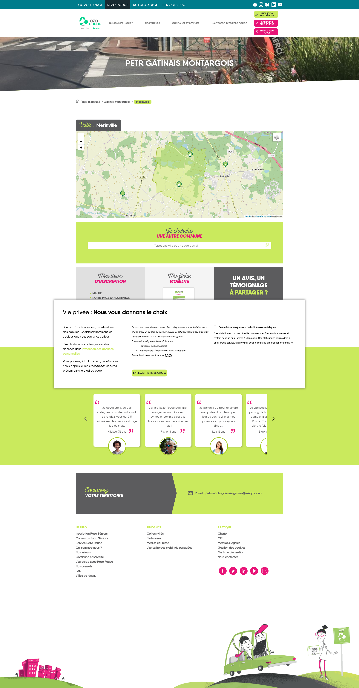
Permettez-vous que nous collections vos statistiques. (247, 327)
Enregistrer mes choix (149, 373)
